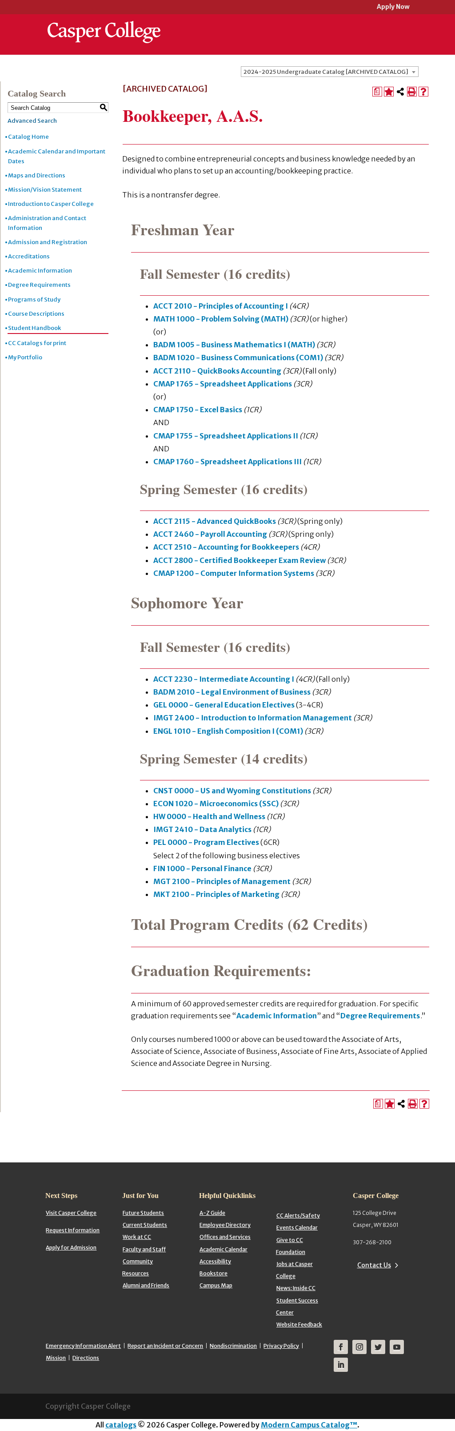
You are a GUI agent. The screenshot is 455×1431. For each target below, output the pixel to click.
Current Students (145, 1225)
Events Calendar (297, 1227)
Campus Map (216, 1285)
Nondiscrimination (233, 1346)
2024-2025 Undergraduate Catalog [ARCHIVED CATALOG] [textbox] (325, 72)
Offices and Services (225, 1237)
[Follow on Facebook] (341, 1347)
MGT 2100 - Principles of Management (222, 881)
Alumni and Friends (146, 1285)
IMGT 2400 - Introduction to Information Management (252, 717)
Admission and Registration (47, 242)
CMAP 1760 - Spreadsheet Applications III (227, 461)
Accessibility (215, 1261)
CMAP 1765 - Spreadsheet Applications (222, 383)
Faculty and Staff (144, 1249)
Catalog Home (28, 137)
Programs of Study (34, 299)
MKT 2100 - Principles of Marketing (216, 894)
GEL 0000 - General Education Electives (224, 704)
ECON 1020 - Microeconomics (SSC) (216, 803)
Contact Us (374, 1265)
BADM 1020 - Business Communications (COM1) (238, 357)
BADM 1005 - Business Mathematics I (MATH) (234, 344)
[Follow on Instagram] (359, 1347)
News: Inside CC (295, 1288)
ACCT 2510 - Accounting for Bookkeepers (226, 547)
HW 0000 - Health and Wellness (209, 816)
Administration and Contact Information (47, 223)
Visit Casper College (71, 1213)
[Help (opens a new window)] (423, 91)
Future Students (143, 1213)
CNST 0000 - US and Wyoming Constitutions (232, 790)
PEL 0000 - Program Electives (206, 842)
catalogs (120, 1424)
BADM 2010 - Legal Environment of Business (232, 691)
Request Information (73, 1230)
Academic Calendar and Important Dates (56, 156)
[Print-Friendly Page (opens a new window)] (412, 91)
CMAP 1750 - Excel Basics (197, 409)
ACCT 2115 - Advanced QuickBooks (214, 521)
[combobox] (330, 71)
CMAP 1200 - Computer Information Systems (233, 573)
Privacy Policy (281, 1346)
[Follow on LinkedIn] (341, 1365)
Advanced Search (32, 121)
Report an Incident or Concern (165, 1346)
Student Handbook (34, 328)
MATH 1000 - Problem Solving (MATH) (220, 318)
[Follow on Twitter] (378, 1347)
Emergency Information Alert (83, 1346)
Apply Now (393, 7)
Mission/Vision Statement (45, 189)
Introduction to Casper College (51, 204)
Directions (85, 1358)
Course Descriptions (36, 314)
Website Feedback (299, 1324)
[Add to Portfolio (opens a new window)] (389, 91)
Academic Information (40, 270)
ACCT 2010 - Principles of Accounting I (220, 305)
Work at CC (137, 1237)
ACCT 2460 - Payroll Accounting (210, 534)
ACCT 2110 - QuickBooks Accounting (217, 370)
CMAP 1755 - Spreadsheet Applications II (225, 435)
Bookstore (214, 1273)
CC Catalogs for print (37, 343)
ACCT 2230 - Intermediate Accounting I (223, 679)
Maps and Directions (36, 175)
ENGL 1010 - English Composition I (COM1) (228, 731)
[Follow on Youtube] (397, 1347)
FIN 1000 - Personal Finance (202, 868)
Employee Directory (225, 1225)
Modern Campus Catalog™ (309, 1424)
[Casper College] (104, 24)
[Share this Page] (400, 91)
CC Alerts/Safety (298, 1215)
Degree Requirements (39, 285)
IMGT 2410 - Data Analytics (202, 829)
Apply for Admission (71, 1247)
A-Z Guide (212, 1213)
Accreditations (29, 256)
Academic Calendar (223, 1249)
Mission (56, 1358)
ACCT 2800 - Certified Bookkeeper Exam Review (239, 560)
